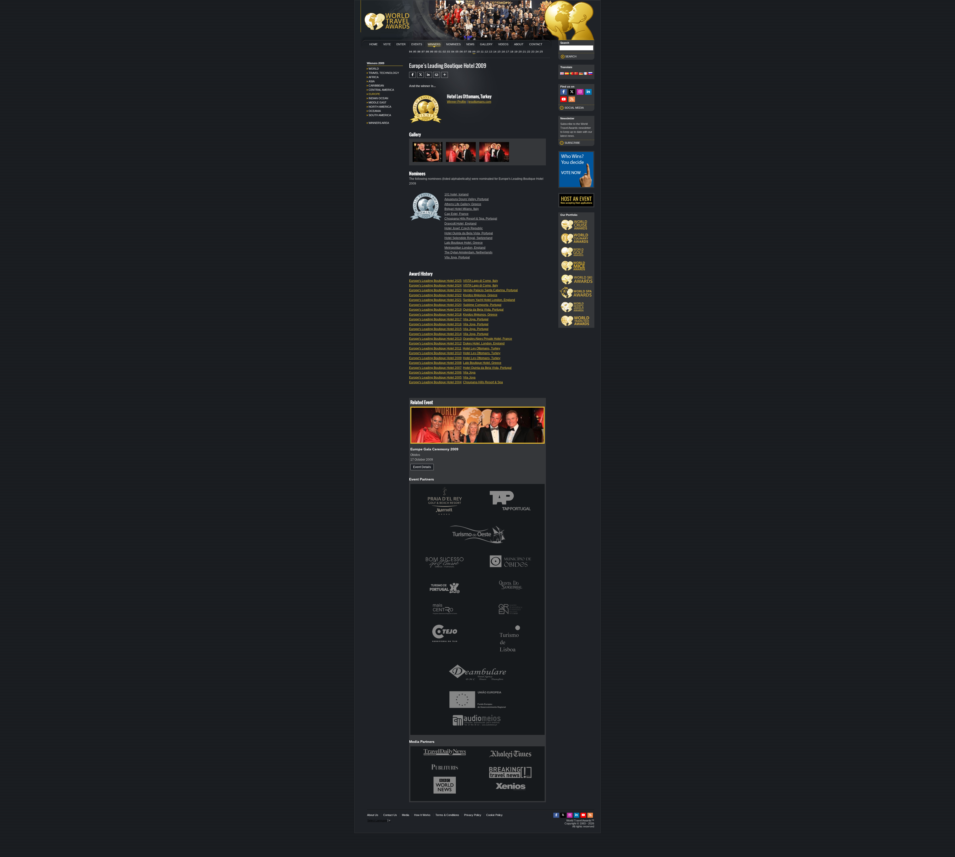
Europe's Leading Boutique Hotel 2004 (435, 382)
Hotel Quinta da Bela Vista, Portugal (468, 233)
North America (380, 106)
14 (494, 51)
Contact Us (390, 814)
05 (457, 51)
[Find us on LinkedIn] (588, 92)
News (470, 44)
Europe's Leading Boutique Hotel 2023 (435, 290)
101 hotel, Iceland (456, 194)
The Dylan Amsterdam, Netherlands (468, 252)
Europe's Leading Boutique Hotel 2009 (435, 358)
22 (528, 51)
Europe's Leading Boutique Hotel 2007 (435, 368)
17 (507, 51)
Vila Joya (469, 372)
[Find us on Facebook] (563, 92)
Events (416, 44)
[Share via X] (420, 75)
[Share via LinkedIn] (428, 75)
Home (373, 44)
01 (440, 51)
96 (419, 51)
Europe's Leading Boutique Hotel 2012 (435, 343)
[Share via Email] (436, 75)
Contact (535, 44)
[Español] (567, 74)
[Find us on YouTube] (563, 99)
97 (423, 51)
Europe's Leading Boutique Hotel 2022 (435, 295)
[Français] (586, 74)
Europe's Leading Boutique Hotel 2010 (435, 353)
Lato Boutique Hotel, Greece (463, 242)
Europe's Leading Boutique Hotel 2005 (435, 377)
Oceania (375, 110)
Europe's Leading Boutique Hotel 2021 (435, 300)
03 (448, 51)
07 (465, 51)
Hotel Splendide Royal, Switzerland (468, 238)
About (519, 44)
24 (537, 51)
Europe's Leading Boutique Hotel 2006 (435, 372)
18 (511, 51)
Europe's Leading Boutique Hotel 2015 (435, 329)
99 (431, 51)
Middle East (377, 102)
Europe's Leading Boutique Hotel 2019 (435, 309)
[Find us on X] (572, 92)
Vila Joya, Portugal (457, 257)
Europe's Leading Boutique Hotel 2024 (435, 285)
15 (499, 51)
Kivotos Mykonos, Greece (480, 295)
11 (482, 51)
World (374, 68)
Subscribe (572, 142)
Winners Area (379, 122)
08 (469, 51)
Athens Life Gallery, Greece (462, 204)
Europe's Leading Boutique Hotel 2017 (435, 319)
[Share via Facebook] (412, 75)
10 (478, 51)
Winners (434, 44)
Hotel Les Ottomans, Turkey (481, 348)
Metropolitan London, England (464, 247)
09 (474, 51)
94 (410, 51)
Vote (387, 44)
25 (541, 51)
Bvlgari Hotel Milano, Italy (461, 209)
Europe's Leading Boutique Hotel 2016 (435, 324)
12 (486, 51)
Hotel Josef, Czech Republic (463, 228)
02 (444, 51)
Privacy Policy (472, 814)
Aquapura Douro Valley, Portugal (466, 199)
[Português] (571, 74)
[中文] (576, 74)
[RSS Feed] (572, 99)
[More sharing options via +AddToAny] (444, 75)
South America (380, 115)
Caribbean (376, 85)
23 (532, 51)
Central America (381, 89)
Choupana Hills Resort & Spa (483, 382)
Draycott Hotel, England (460, 223)
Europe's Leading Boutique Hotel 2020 (435, 305)
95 (414, 51)
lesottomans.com (479, 101)
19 (516, 51)
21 (524, 51)
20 (520, 51)
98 (427, 51)
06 (461, 51)
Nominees (453, 44)
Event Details (422, 467)
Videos (503, 44)
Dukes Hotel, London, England (484, 343)
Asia (372, 81)
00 (435, 51)
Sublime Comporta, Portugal (482, 305)
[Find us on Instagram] (580, 92)
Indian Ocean (378, 98)
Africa (374, 77)
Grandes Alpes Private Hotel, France (487, 338)
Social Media (574, 107)
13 (490, 51)
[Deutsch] (581, 74)
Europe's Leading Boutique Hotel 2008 (435, 363)
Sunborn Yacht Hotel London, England (489, 300)
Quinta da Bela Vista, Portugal (483, 309)
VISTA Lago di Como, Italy (480, 281)
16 (503, 51)
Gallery (486, 44)
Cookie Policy (494, 814)
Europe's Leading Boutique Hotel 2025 (435, 281)
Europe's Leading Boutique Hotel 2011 (435, 348)
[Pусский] (590, 74)
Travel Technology (384, 72)
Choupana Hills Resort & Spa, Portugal (470, 218)
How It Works (422, 814)
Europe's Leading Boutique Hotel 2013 (435, 338)
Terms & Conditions (447, 814)
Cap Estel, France (456, 214)
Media (405, 814)
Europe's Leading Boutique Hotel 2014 (435, 334)
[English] (562, 74)
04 (452, 51)
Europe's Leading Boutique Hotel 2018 (435, 314)
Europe (374, 94)
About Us (372, 814)
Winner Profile (456, 101)
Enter (401, 44)
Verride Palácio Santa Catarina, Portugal (490, 290)
